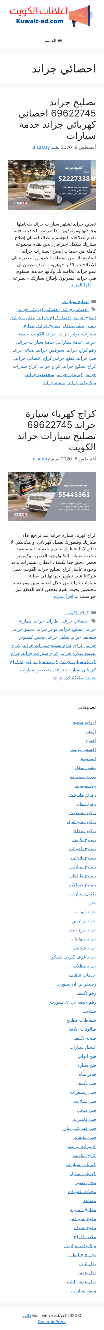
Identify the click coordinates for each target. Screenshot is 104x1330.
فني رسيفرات (83, 1092)
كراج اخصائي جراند (33, 358)
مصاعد (89, 1200)
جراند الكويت (43, 333)
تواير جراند (69, 333)
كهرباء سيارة (46, 661)
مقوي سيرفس (82, 1218)
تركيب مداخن (83, 830)
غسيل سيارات (82, 1047)
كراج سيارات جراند (40, 653)
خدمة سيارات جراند (36, 342)
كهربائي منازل (83, 1173)
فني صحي (86, 1110)
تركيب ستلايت (82, 812)
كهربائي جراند (70, 374)
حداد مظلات (84, 966)
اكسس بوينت (83, 749)
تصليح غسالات (82, 884)
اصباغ (91, 740)
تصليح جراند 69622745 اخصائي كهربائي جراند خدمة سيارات (57, 118)
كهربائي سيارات (81, 1164)
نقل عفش (86, 1272)
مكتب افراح (85, 1236)
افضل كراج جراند (54, 317)
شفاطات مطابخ (81, 1020)
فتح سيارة (86, 1065)
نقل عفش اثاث (81, 1281)
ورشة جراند (54, 382)
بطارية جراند (23, 317)
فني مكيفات (84, 1137)
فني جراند (86, 358)
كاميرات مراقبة (81, 1146)
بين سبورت (85, 785)
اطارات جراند (47, 621)
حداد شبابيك (84, 948)
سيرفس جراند (50, 350)
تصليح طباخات (82, 875)
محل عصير (85, 1182)
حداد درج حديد (82, 929)
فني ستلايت (85, 1101)
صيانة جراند (23, 350)
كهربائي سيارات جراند (75, 669)
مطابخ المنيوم (83, 1209)
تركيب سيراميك (81, 821)
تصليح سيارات (75, 301)
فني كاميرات (84, 1119)
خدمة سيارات (70, 342)
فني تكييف (86, 1083)
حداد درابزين (84, 920)
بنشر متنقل (73, 325)
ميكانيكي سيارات (80, 1245)
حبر (92, 902)
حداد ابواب (85, 911)
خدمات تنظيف (82, 975)
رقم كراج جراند (81, 350)
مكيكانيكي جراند (68, 677)
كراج (78, 645)
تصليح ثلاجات (83, 857)
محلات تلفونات (82, 1191)
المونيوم (88, 758)
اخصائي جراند (75, 309)
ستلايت (89, 1011)
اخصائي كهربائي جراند (39, 309)
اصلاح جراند (85, 317)
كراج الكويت (77, 612)
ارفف (91, 731)
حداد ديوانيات (83, 939)
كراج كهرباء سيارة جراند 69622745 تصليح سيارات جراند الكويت (56, 430)
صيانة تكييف (84, 1038)
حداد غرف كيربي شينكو (73, 957)
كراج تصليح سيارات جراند (47, 645)
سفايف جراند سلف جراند (71, 637)
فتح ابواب (87, 1056)
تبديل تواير (86, 803)
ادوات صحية (84, 722)
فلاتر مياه (87, 1074)
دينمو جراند (23, 629)
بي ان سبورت (83, 776)
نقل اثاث (87, 1263)
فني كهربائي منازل (78, 1128)
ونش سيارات (83, 1290)
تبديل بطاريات (82, 794)
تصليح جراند (48, 325)
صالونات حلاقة (82, 1029)
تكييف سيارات (82, 893)
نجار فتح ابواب (82, 1254)
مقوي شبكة (85, 1227)
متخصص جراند (40, 374)
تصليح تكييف (84, 839)
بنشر (91, 325)
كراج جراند (50, 366)
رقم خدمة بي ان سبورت (73, 1002)
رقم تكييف (86, 993)
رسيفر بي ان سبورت (76, 984)
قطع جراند (64, 358)
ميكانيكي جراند (82, 382)
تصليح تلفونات (82, 848)
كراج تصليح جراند (79, 366)
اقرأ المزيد (81, 284)
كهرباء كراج (20, 661)
